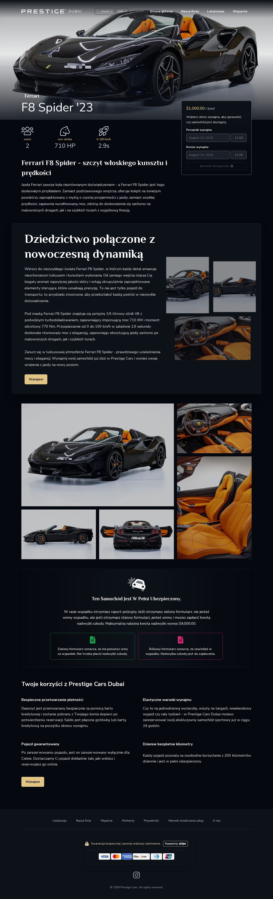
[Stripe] (175, 843)
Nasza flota (83, 821)
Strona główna (161, 11)
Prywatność (151, 821)
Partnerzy (128, 821)
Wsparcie (107, 821)
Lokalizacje (215, 11)
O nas (216, 821)
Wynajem (36, 379)
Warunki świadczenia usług (185, 821)
